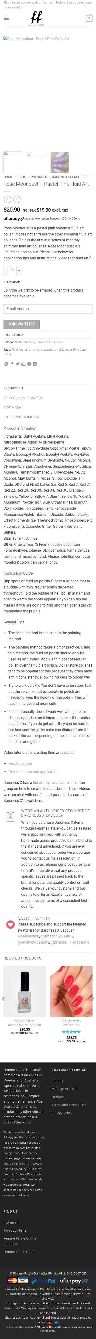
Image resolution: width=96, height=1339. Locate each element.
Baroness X (26, 342)
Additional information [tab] (22, 398)
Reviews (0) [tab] (12, 407)
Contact (57, 1080)
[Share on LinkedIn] (35, 364)
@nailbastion (28, 936)
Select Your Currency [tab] (21, 417)
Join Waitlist (21, 324)
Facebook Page (14, 1230)
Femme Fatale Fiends (19, 1251)
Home (8, 177)
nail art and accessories (39, 349)
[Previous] (11, 92)
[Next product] (7, 199)
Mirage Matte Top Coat (24, 1025)
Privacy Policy (61, 1113)
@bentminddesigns (33, 942)
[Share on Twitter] (18, 364)
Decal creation (20, 763)
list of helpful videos (49, 782)
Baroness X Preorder (70, 177)
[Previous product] (16, 199)
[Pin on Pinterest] (29, 364)
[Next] (85, 92)
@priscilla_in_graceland (70, 942)
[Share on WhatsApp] (6, 364)
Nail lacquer (64, 349)
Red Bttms (71, 1025)
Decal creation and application (33, 772)
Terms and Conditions (68, 1105)
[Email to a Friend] (23, 364)
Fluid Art (16, 349)
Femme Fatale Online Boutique (20, 1241)
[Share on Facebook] (12, 364)
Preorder (39, 177)
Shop (21, 177)
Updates (58, 1097)
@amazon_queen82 (57, 936)
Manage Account (64, 1088)
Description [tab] (13, 388)
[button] (6, 18)
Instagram (11, 1222)
